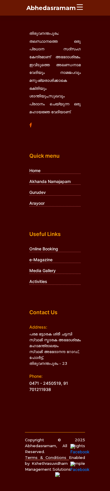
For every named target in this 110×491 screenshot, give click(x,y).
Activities (38, 281)
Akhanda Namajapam (50, 181)
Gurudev (37, 192)
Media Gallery (42, 270)
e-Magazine (41, 259)
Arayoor (37, 203)
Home (34, 170)
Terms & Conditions (47, 457)
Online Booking (43, 248)
